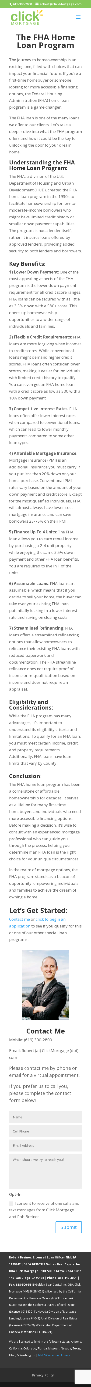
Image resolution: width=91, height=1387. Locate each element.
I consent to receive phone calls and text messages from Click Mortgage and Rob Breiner (44, 1210)
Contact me (19, 919)
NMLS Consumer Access (54, 1355)
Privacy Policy (43, 1375)
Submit (69, 1227)
